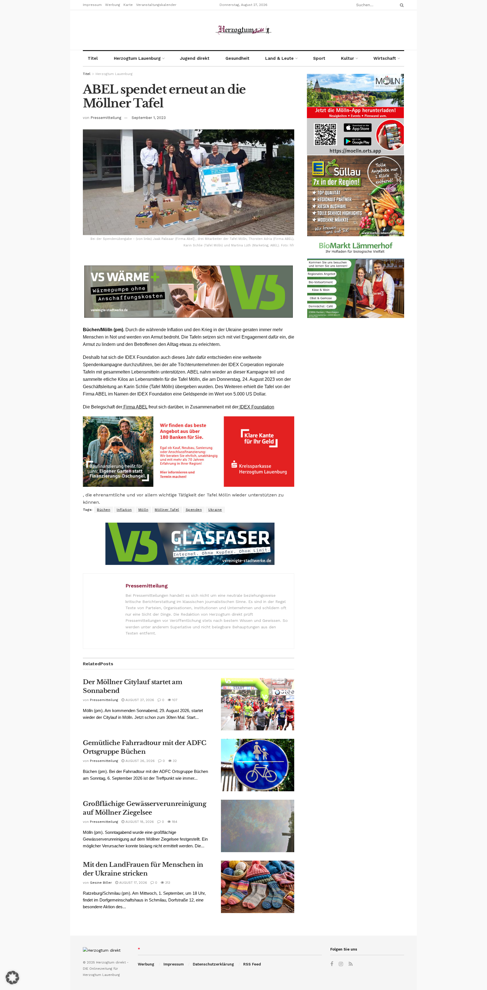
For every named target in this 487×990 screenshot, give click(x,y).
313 (167, 883)
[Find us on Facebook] (331, 964)
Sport (319, 58)
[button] (12, 977)
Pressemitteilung (105, 118)
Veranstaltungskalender (156, 5)
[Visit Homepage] (243, 30)
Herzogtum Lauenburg (137, 58)
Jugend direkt (194, 58)
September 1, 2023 (149, 118)
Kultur (347, 58)
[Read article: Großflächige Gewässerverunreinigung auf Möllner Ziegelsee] (257, 826)
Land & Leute (279, 58)
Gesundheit (237, 58)
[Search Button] (400, 5)
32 (174, 761)
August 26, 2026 (139, 761)
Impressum (92, 5)
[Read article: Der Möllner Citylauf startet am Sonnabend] (257, 704)
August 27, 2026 (139, 700)
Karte (128, 5)
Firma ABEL (134, 407)
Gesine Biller (101, 883)
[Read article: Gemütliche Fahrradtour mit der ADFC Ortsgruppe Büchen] (257, 765)
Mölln (143, 510)
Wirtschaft (384, 58)
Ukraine (215, 510)
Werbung (112, 5)
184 (174, 822)
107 (174, 700)
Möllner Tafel (167, 510)
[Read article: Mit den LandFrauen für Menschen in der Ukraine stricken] (257, 887)
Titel (93, 58)
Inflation (124, 510)
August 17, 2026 (132, 883)
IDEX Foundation (256, 407)
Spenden (194, 510)
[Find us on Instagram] (341, 964)
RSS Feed (252, 964)
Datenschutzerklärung (213, 964)
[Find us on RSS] (351, 964)
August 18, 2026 (139, 822)
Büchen (103, 510)
